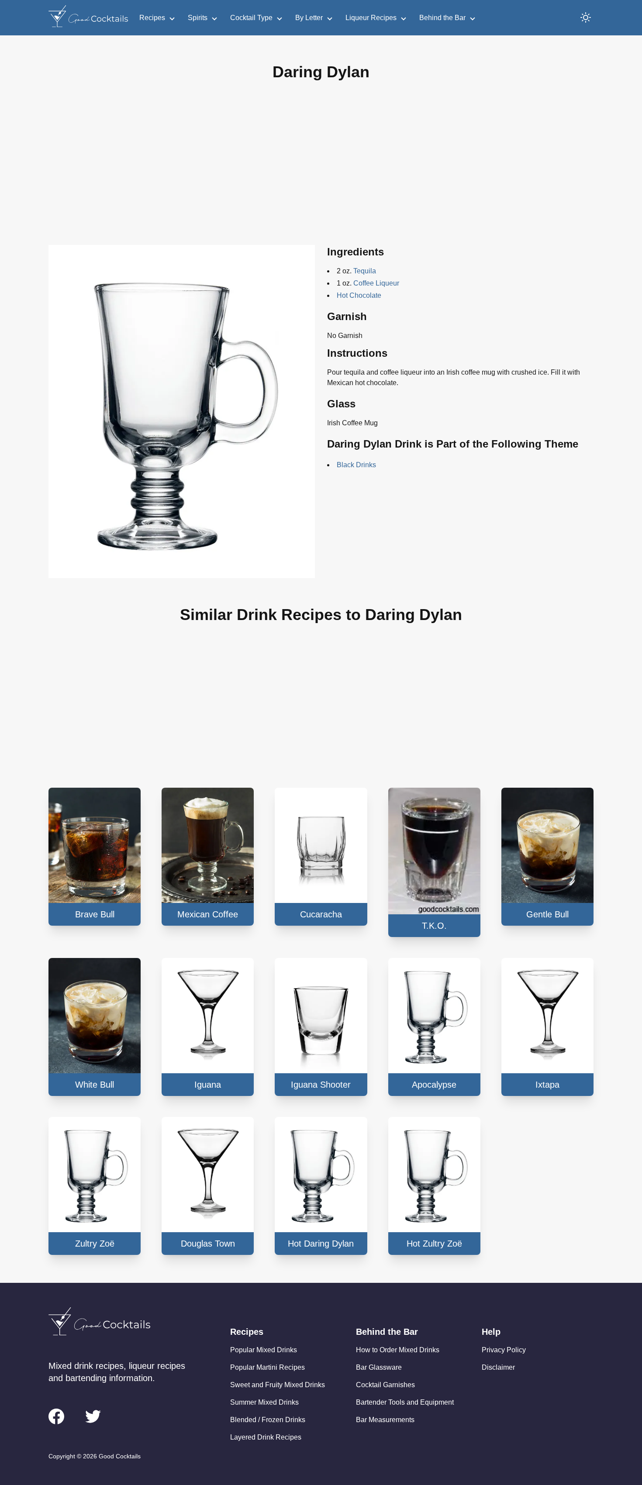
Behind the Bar (442, 17)
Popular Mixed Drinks (263, 1350)
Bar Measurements (385, 1419)
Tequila (364, 271)
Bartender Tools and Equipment (405, 1402)
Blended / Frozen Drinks (267, 1419)
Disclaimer (498, 1367)
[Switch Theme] (586, 17)
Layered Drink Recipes (265, 1437)
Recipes (152, 17)
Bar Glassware (379, 1367)
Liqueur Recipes (371, 17)
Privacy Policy (504, 1350)
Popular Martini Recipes (267, 1367)
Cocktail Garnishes (385, 1385)
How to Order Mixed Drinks (397, 1350)
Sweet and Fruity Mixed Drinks (277, 1385)
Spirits (197, 17)
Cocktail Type (251, 17)
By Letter (309, 17)
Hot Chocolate (359, 295)
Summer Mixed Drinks (264, 1402)
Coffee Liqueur (376, 283)
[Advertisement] (321, 170)
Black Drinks (356, 465)
